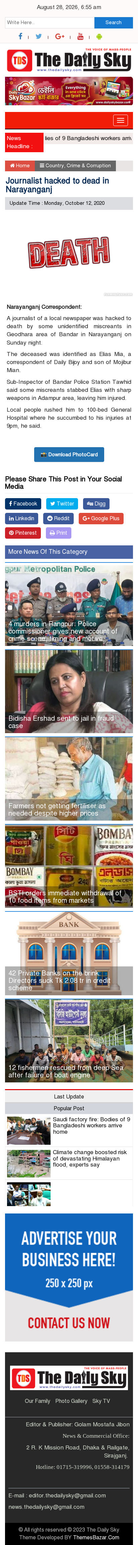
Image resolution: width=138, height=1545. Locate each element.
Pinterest (25, 533)
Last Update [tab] (69, 1096)
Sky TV (101, 1401)
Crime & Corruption (89, 166)
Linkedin (24, 518)
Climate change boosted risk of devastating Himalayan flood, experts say (90, 1158)
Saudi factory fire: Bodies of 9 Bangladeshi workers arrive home (91, 1125)
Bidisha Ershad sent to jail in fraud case (61, 722)
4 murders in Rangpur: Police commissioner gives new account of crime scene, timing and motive (63, 631)
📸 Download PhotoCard (69, 455)
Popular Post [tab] (69, 1108)
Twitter (64, 503)
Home (22, 166)
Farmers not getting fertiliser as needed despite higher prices (57, 810)
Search (114, 22)
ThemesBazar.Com (96, 1537)
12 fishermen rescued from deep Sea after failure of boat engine (65, 1071)
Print (61, 533)
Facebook (24, 503)
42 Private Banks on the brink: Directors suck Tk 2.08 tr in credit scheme (59, 980)
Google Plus (105, 518)
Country (55, 166)
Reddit (61, 518)
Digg (99, 503)
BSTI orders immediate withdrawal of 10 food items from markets (65, 897)
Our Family (37, 1401)
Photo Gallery (71, 1401)
